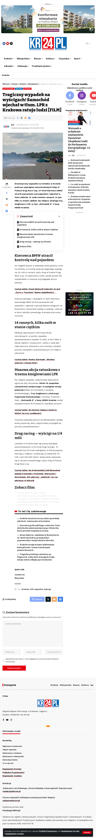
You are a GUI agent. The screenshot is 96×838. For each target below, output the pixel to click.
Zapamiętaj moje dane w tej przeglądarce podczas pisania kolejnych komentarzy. (32, 660)
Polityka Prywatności (13, 772)
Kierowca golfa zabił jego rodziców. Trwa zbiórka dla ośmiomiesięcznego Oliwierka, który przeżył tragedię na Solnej (38, 528)
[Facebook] (4, 43)
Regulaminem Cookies (14, 834)
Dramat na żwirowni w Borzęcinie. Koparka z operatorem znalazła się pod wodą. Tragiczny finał (79, 202)
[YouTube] (7, 720)
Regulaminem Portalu (70, 831)
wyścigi (47, 589)
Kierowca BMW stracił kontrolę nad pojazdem (35, 223)
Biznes (76, 685)
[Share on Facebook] (17, 118)
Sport (93, 685)
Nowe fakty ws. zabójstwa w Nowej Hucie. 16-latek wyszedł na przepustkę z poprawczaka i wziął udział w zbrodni (38, 538)
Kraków (19, 88)
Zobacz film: (26, 246)
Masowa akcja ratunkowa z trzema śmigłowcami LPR (35, 235)
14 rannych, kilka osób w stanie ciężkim (39, 229)
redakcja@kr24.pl (11, 791)
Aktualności (8, 88)
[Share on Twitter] (21, 118)
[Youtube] (7, 43)
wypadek (38, 589)
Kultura (85, 685)
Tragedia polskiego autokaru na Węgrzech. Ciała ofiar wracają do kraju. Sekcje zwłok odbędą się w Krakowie (36, 557)
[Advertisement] (79, 251)
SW (12, 125)
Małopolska (74, 124)
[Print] (29, 118)
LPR (32, 589)
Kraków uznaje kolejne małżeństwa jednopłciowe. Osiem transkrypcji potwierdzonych (35, 547)
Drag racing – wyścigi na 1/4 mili (35, 242)
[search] (80, 43)
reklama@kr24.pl (11, 800)
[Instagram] (11, 43)
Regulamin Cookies (12, 776)
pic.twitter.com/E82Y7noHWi (32, 502)
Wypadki (27, 88)
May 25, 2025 (41, 505)
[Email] (25, 118)
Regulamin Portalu (11, 769)
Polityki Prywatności (48, 831)
